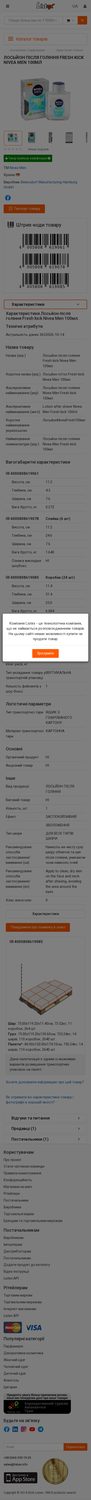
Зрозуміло (45, 653)
